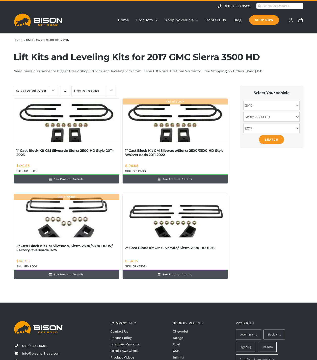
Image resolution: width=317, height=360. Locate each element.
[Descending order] (65, 91)
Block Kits (274, 334)
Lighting (245, 347)
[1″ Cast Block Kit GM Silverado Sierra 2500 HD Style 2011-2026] (66, 120)
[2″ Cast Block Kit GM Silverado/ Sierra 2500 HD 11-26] (175, 215)
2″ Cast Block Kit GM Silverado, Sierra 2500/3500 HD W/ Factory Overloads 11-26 (64, 248)
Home (18, 40)
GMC (29, 40)
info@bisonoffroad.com (41, 353)
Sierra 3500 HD (47, 40)
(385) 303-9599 (237, 6)
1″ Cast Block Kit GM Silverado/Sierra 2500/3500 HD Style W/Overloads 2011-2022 (174, 152)
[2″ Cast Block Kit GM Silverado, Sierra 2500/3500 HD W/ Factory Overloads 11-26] (66, 215)
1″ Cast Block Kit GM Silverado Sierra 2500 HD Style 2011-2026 (65, 152)
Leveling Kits (248, 334)
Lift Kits (267, 347)
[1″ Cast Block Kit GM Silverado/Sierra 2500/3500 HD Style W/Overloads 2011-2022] (175, 120)
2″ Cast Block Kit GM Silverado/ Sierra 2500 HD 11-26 (169, 248)
